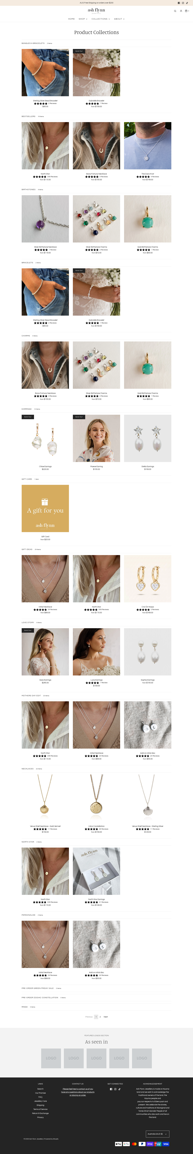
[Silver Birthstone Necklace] (45, 219)
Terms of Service (40, 1109)
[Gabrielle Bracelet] (96, 72)
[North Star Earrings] (96, 871)
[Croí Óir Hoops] (147, 578)
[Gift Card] (45, 508)
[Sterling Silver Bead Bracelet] (45, 72)
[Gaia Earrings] (45, 652)
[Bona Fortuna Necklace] (96, 146)
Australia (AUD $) (155, 1134)
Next (106, 1017)
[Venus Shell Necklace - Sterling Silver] (147, 798)
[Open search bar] (175, 11)
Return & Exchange (40, 1113)
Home (71, 19)
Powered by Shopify (51, 1139)
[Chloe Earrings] (45, 438)
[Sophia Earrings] (147, 652)
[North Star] (45, 146)
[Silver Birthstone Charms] (96, 219)
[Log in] (181, 11)
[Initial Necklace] (45, 578)
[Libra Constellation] (96, 798)
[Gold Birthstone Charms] (147, 219)
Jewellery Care (40, 1101)
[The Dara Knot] (147, 146)
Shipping (40, 1105)
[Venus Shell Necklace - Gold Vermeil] (45, 798)
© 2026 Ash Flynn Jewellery (34, 1139)
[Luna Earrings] (96, 652)
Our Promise (40, 1093)
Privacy (40, 1117)
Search (40, 1089)
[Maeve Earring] (96, 438)
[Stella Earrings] (147, 438)
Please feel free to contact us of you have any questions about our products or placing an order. (77, 1092)
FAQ (40, 1097)
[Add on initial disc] (147, 725)
